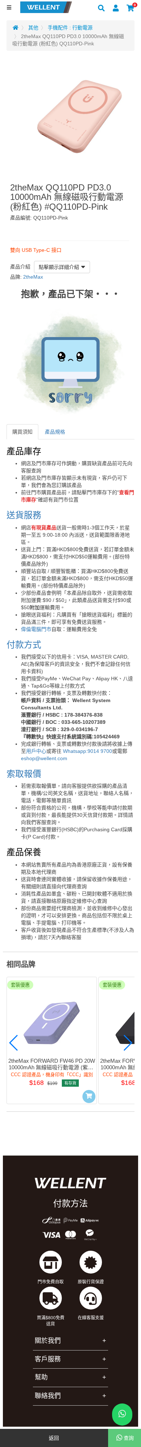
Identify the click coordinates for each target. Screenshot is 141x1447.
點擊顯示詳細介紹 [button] (59, 267)
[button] (14, 1043)
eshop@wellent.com (44, 758)
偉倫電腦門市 (36, 629)
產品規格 (55, 432)
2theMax (33, 277)
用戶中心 (36, 751)
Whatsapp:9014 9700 (87, 751)
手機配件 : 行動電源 (70, 27)
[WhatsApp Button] (122, 1414)
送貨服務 (24, 515)
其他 (33, 27)
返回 (54, 1438)
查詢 (129, 1438)
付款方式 (24, 644)
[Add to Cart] (88, 1096)
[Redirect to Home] (15, 27)
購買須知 (22, 432)
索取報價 (24, 774)
